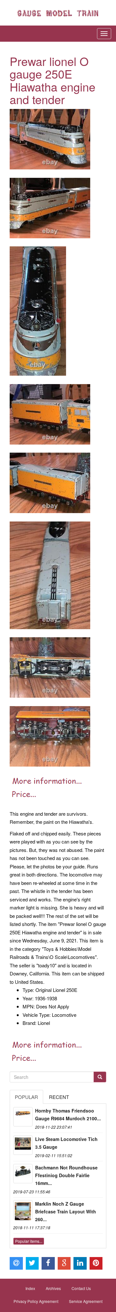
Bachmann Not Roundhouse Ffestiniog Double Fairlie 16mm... (66, 1175)
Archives (53, 1288)
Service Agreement (85, 1301)
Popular (26, 1096)
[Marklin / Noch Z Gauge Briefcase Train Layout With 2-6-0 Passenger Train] (23, 1210)
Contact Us (81, 1288)
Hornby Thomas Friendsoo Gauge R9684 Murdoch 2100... (68, 1114)
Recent (59, 1096)
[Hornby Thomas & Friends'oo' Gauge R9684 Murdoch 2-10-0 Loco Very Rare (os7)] (23, 1116)
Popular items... (28, 1241)
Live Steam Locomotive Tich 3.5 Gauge (66, 1143)
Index (30, 1288)
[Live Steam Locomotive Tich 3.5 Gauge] (23, 1145)
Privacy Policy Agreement (36, 1301)
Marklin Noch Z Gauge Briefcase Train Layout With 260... (65, 1211)
